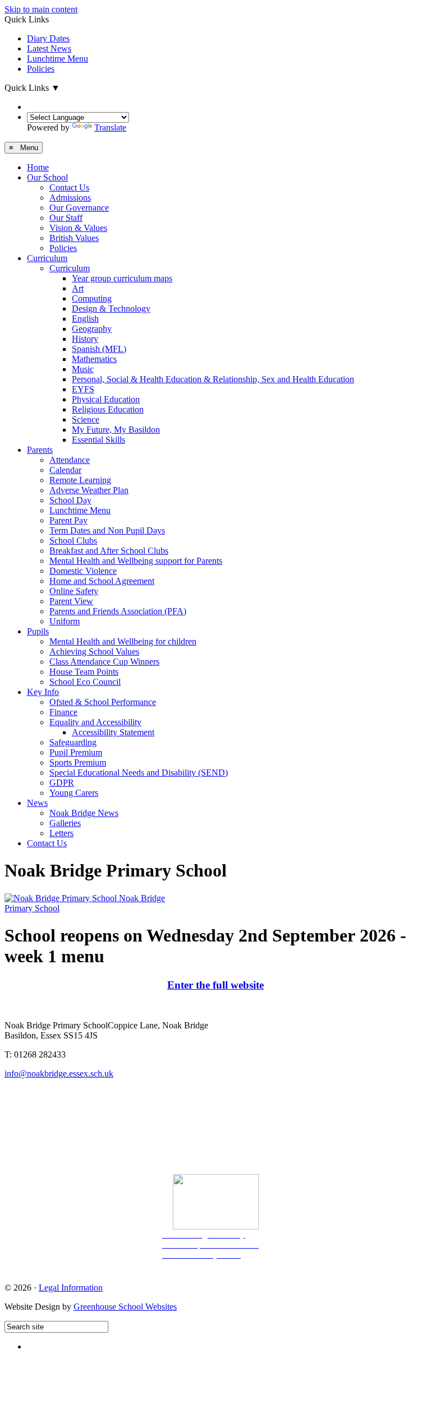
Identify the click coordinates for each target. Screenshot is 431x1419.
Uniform (64, 621)
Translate (110, 127)
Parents (40, 450)
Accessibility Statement (113, 732)
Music (83, 369)
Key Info (43, 692)
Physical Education (106, 399)
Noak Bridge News (83, 813)
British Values (74, 238)
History (85, 339)
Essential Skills (98, 439)
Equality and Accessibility (95, 722)
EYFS (83, 389)
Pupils (38, 631)
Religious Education (108, 409)
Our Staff (65, 217)
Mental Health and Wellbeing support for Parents (135, 560)
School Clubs (73, 540)
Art (78, 288)
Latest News (49, 48)
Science (85, 419)
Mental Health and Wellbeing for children (122, 641)
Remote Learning (80, 480)
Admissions (70, 197)
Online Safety (73, 591)
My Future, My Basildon (116, 429)
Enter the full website (215, 985)
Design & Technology (111, 308)
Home (38, 167)
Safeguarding (73, 742)
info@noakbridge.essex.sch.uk (58, 1073)
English (85, 318)
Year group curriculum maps (122, 278)
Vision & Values (78, 228)
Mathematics (94, 359)
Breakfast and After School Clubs (108, 550)
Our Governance (79, 207)
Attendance (69, 460)
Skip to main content (40, 9)
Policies (40, 68)
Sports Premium (77, 762)
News (37, 803)
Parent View (71, 601)
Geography (92, 328)
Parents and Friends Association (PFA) (117, 611)
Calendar (65, 470)
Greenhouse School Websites (125, 1306)
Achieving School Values (94, 651)
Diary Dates (48, 38)
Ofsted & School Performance (102, 702)
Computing (92, 298)
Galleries (65, 823)
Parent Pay (68, 520)
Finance (63, 712)
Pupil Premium (75, 752)
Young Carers (73, 792)
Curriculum (47, 258)
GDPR (61, 782)
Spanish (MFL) (99, 349)
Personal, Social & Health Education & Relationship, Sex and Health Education (213, 379)
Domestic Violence (83, 571)
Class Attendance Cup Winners (104, 661)
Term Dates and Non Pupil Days (107, 530)
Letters (61, 833)
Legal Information (71, 1287)
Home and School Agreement (101, 581)
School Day (70, 500)
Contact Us (69, 187)
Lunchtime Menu (57, 58)
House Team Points (83, 671)
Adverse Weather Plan (89, 490)
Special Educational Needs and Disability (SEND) (138, 772)
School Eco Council (85, 682)
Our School (47, 177)
